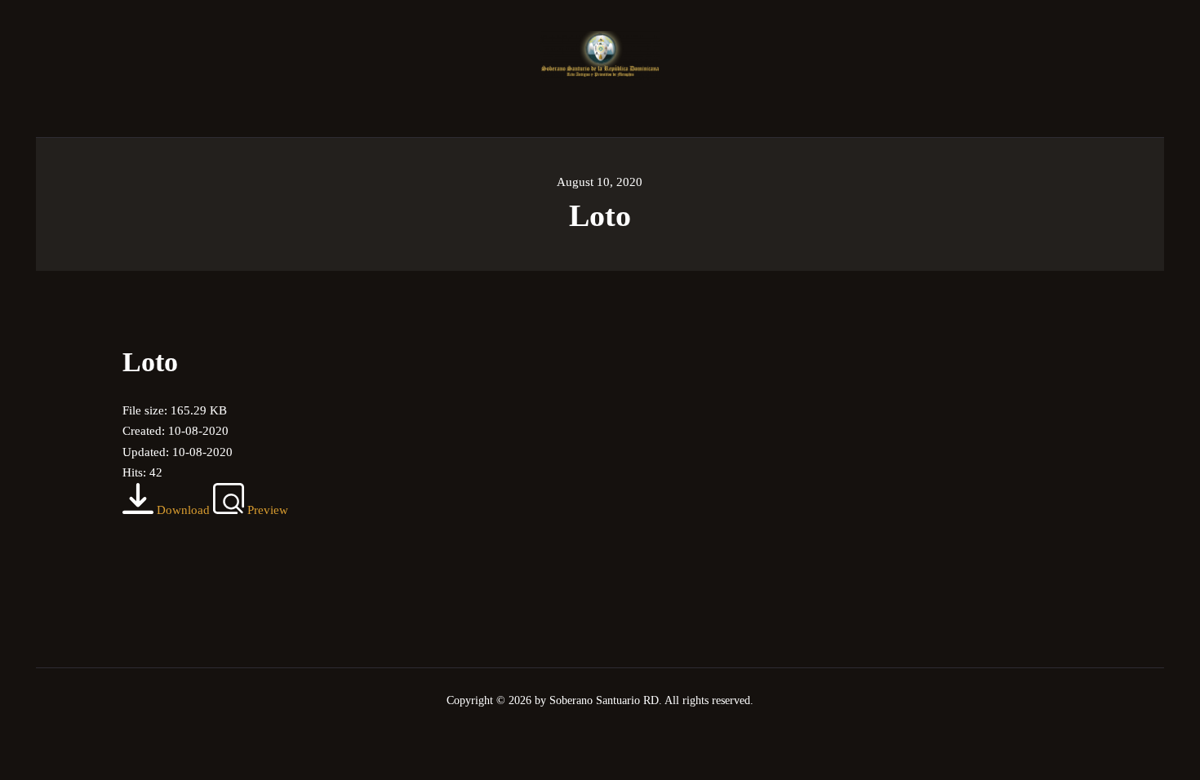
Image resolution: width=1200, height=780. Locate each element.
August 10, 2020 (599, 181)
